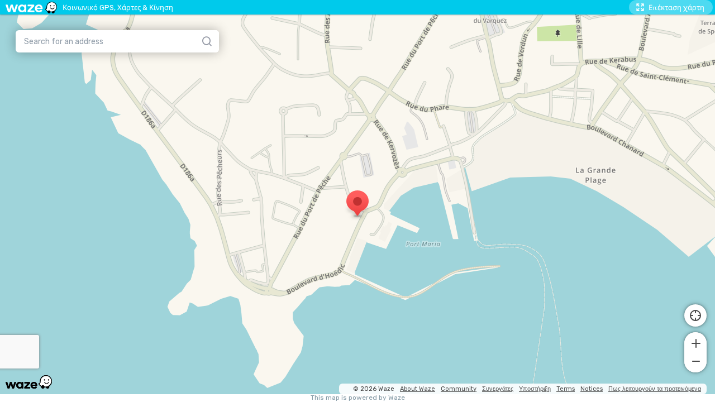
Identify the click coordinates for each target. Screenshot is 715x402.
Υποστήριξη (535, 389)
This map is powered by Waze (358, 397)
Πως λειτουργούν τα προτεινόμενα (654, 389)
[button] (695, 342)
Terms (565, 389)
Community (458, 389)
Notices (591, 389)
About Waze (417, 389)
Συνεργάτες (497, 389)
